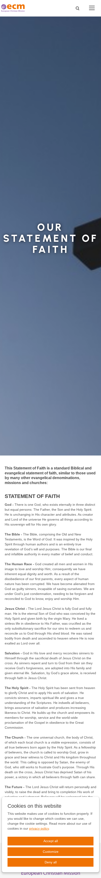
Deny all (51, 862)
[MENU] (92, 8)
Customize (50, 851)
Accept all (50, 841)
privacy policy (39, 828)
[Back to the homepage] (14, 8)
